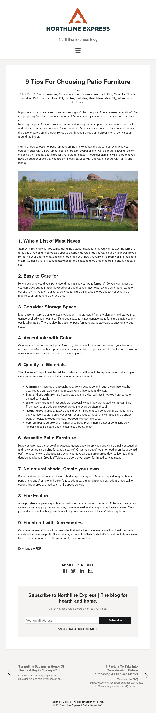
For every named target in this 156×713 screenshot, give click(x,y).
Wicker (122, 98)
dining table (124, 256)
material (41, 376)
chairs (76, 94)
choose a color (90, 94)
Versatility (110, 98)
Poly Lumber (66, 98)
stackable (81, 98)
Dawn (78, 90)
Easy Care (113, 94)
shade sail (124, 480)
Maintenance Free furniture (63, 291)
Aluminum (65, 94)
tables (99, 98)
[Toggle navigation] (78, 50)
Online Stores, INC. (93, 705)
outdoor (27, 98)
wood (130, 98)
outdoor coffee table (115, 453)
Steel (91, 98)
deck (103, 94)
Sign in (94, 628)
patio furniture (49, 98)
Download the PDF (29, 548)
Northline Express (71, 705)
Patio (36, 98)
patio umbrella (87, 480)
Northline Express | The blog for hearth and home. (78, 701)
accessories (50, 94)
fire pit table (128, 94)
